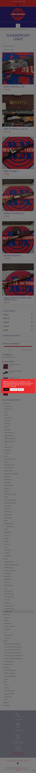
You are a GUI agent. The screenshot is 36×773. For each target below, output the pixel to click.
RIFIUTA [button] (21, 389)
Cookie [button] (6, 389)
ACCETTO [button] (13, 389)
